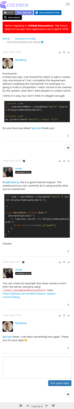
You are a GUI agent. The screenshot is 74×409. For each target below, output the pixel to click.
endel (18, 168)
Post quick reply (59, 383)
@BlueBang (12, 182)
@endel (36, 128)
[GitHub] (12, 17)
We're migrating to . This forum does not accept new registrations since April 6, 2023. (37, 27)
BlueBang (20, 60)
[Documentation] (47, 12)
